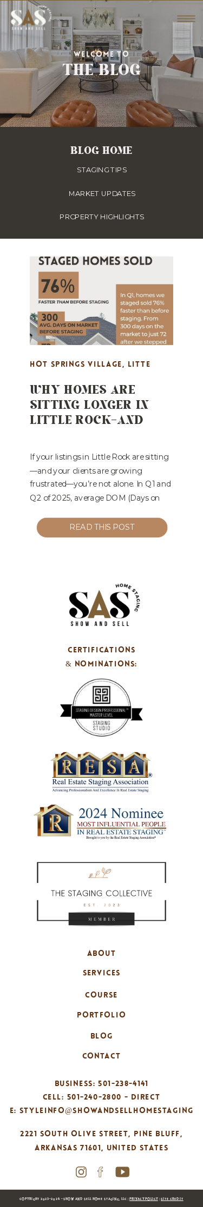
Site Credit (172, 1199)
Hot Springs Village (76, 364)
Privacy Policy (143, 1199)
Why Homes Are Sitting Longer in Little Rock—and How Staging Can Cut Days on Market (98, 419)
